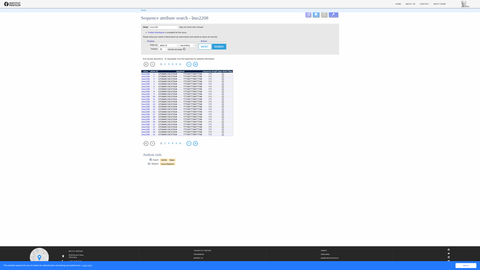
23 (154, 129)
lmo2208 (146, 74)
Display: (154, 49)
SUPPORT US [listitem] (198, 258)
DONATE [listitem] (324, 251)
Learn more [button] (87, 265)
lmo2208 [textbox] (154, 27)
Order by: (154, 45)
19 (154, 119)
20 (154, 121)
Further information (156, 32)
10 (154, 96)
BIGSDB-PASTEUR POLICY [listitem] (329, 258)
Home (143, 10)
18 (154, 117)
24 (154, 132)
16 (154, 111)
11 (154, 99)
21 (154, 124)
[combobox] (164, 27)
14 (154, 106)
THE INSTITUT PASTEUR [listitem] (202, 251)
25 (154, 134)
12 (154, 101)
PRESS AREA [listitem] (325, 254)
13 (154, 104)
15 (154, 109)
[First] (146, 64)
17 (154, 114)
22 (154, 127)
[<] (153, 64)
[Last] (195, 64)
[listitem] (73, 256)
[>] (189, 64)
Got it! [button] (466, 265)
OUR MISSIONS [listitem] (199, 254)
